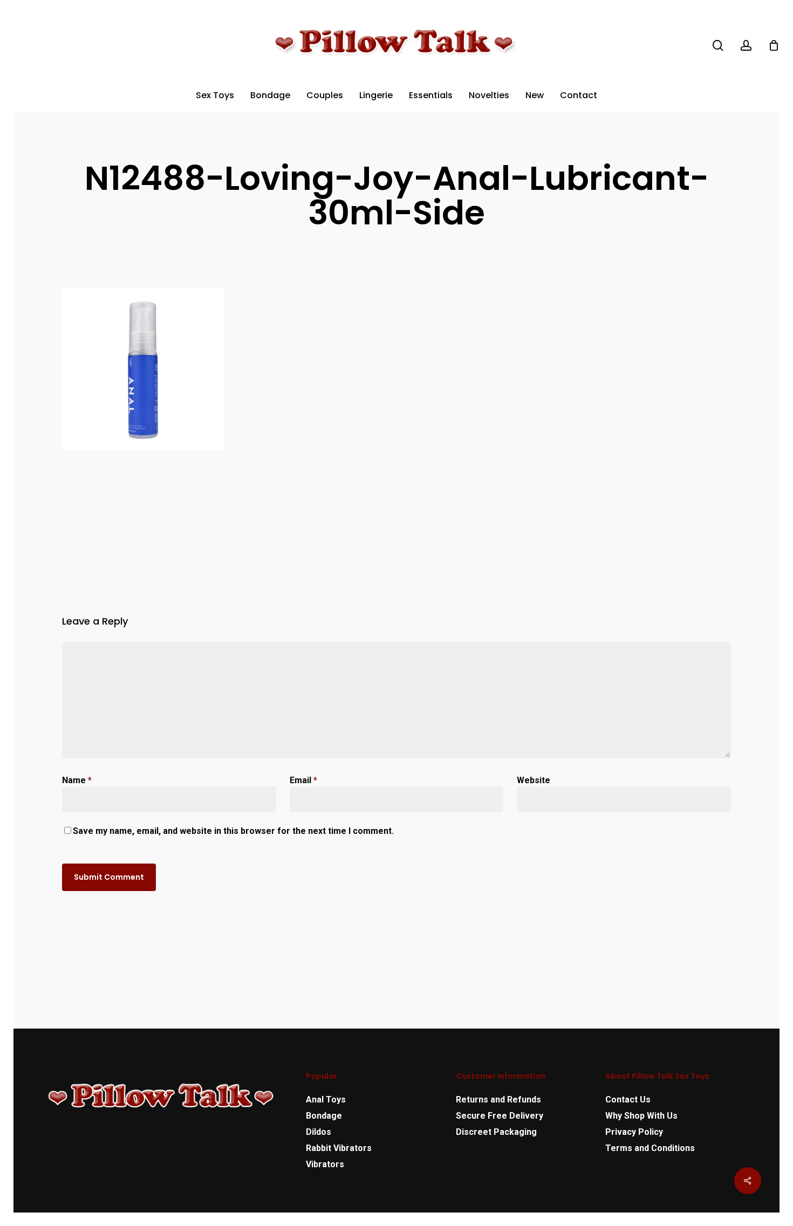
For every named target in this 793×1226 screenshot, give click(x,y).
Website (533, 780)
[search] (718, 45)
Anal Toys (326, 1099)
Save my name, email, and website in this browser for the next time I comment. (233, 831)
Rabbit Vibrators (339, 1148)
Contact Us (628, 1099)
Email (303, 780)
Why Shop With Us (641, 1116)
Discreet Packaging (496, 1132)
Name (77, 780)
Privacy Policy (634, 1132)
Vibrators (325, 1164)
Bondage (324, 1116)
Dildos (318, 1132)
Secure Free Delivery (499, 1116)
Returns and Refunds (498, 1099)
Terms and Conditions (650, 1148)
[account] (746, 45)
